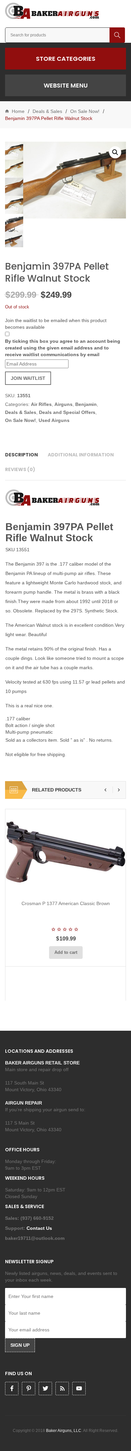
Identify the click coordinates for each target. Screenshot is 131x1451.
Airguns (63, 404)
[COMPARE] (67, 887)
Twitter (45, 1388)
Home (18, 111)
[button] (115, 152)
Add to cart (65, 952)
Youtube (79, 1388)
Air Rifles (41, 404)
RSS (62, 1388)
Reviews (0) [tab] (20, 469)
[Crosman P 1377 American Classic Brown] (65, 852)
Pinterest (28, 1388)
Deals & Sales (47, 111)
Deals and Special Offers (67, 412)
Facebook (11, 1388)
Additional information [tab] (81, 454)
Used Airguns (54, 420)
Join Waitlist (28, 378)
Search (117, 35)
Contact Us (40, 1228)
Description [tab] (21, 454)
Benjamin (86, 404)
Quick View (83, 887)
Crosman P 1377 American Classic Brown (65, 903)
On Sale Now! (84, 111)
